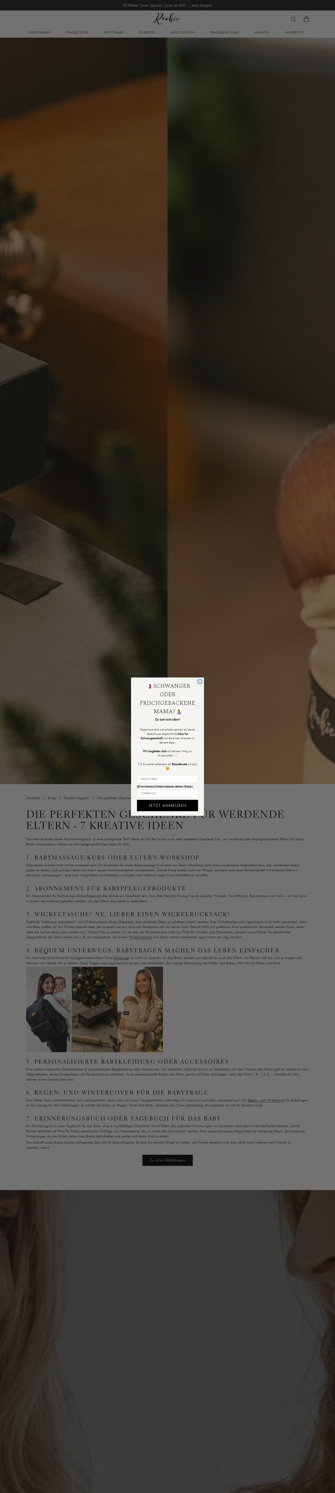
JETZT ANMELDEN (168, 805)
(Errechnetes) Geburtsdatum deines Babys (165, 786)
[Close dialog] (200, 681)
